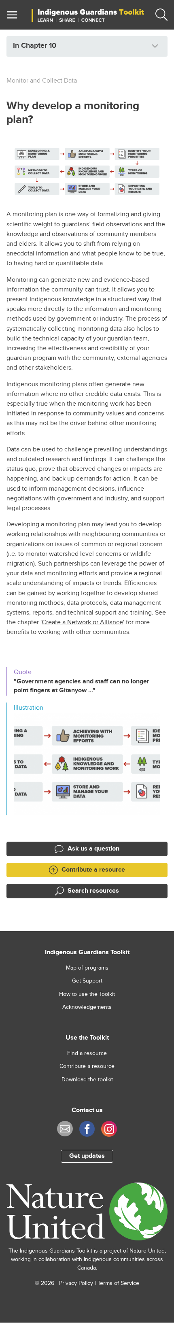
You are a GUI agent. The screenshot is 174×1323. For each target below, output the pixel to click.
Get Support (87, 981)
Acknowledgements (87, 1007)
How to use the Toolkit (87, 994)
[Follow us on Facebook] (87, 1129)
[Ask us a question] (65, 1129)
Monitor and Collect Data (41, 81)
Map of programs (87, 968)
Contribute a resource (87, 1066)
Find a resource (87, 1053)
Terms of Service (118, 1283)
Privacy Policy (76, 1283)
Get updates (87, 1156)
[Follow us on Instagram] (109, 1129)
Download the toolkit (87, 1079)
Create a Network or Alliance (82, 622)
